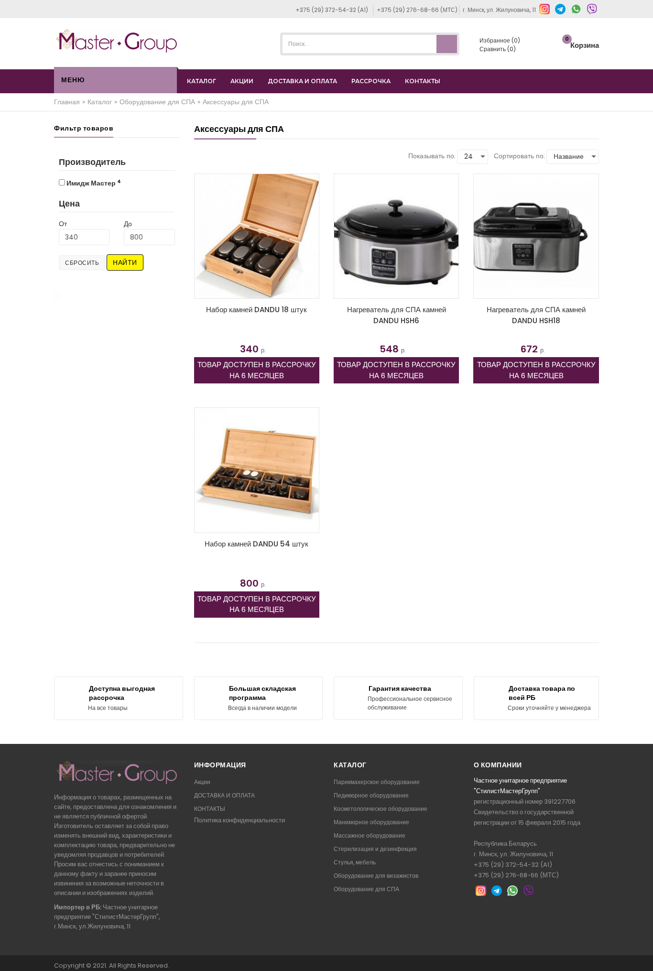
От (63, 224)
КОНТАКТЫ (422, 81)
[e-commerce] (116, 40)
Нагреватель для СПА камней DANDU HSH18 (536, 315)
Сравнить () (497, 49)
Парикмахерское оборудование (377, 782)
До (128, 224)
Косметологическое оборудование (380, 809)
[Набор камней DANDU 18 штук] (257, 236)
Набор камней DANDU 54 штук (256, 544)
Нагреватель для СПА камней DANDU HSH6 (396, 315)
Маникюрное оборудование (371, 822)
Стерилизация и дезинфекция (375, 849)
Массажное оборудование (369, 835)
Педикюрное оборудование (371, 795)
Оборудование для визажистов (376, 876)
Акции (202, 782)
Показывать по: (432, 156)
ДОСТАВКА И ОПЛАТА (302, 81)
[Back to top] (643, 953)
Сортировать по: (519, 156)
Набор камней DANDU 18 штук (256, 310)
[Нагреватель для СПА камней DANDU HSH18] (536, 236)
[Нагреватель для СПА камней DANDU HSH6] (396, 236)
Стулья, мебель (355, 862)
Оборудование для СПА (366, 889)
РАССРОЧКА (371, 81)
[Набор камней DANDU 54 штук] (257, 470)
